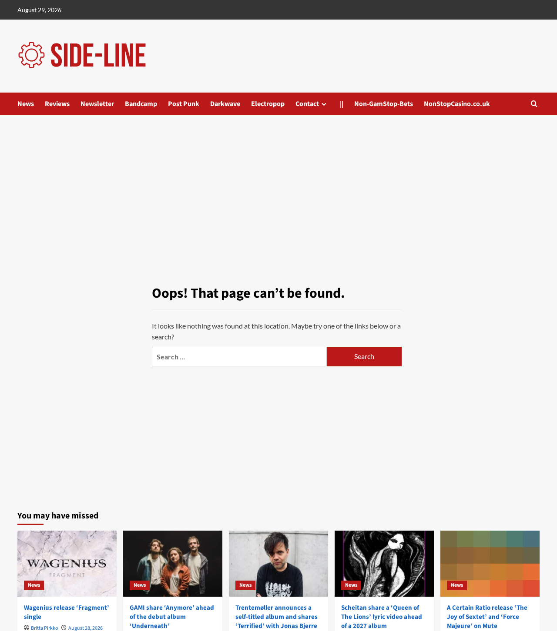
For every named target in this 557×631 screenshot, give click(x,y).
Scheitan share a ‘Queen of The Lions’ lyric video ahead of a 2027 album (381, 617)
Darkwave (225, 104)
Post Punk (183, 104)
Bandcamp (141, 104)
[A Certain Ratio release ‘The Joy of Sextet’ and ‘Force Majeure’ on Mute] (490, 564)
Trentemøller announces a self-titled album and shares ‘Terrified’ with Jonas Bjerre (276, 617)
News (25, 104)
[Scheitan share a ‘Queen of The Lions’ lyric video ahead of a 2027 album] (384, 564)
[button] (534, 103)
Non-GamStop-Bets (383, 104)
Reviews (57, 104)
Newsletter (97, 104)
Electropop (268, 104)
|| (341, 104)
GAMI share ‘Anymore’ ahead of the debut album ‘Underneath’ (172, 617)
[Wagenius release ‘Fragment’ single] (67, 564)
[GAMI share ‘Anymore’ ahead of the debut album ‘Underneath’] (172, 564)
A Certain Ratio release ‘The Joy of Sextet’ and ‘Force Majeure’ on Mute (487, 617)
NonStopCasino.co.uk (457, 104)
